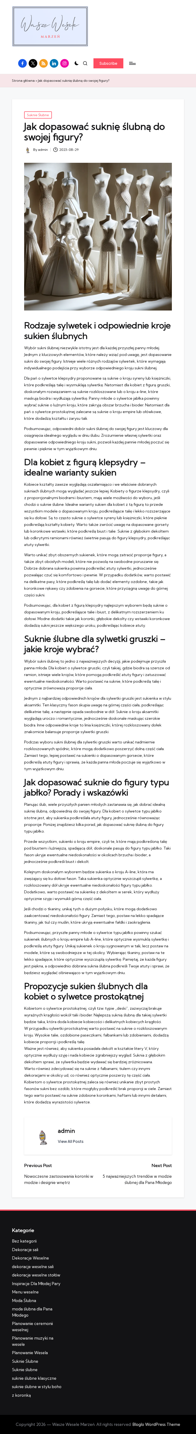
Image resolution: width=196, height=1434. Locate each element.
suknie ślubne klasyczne (34, 1378)
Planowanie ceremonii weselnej (32, 1326)
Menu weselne (25, 1291)
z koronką (21, 1395)
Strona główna (23, 80)
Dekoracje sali (25, 1249)
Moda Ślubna (24, 1300)
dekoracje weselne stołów (36, 1274)
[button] (108, 63)
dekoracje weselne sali (33, 1266)
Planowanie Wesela (30, 1352)
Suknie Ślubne (38, 115)
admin (66, 1130)
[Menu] (132, 63)
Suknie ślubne (25, 1369)
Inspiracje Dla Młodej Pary (36, 1283)
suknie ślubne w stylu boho (36, 1386)
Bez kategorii (24, 1240)
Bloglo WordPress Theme (156, 1424)
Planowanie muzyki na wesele (32, 1341)
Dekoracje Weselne (30, 1257)
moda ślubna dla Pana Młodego (32, 1312)
